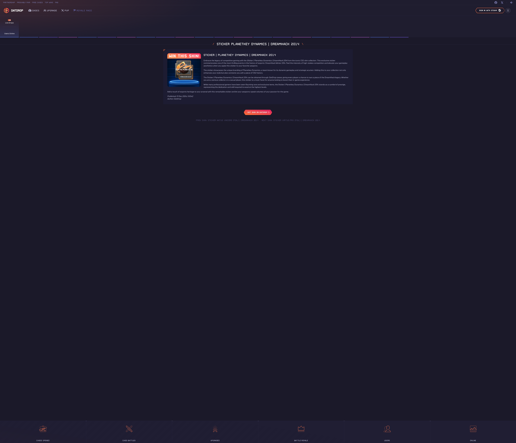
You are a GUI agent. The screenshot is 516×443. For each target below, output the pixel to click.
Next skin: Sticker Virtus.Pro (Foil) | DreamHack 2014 (291, 120)
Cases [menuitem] (35, 10)
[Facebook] (495, 2)
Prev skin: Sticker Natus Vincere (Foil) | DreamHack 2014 (227, 120)
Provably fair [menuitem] (23, 2)
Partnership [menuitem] (9, 2)
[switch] (511, 2)
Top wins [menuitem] (49, 2)
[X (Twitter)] (502, 2)
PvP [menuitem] (67, 10)
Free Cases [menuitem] (37, 2)
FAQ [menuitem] (56, 2)
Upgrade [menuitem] (52, 10)
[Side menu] (508, 10)
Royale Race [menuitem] (84, 10)
